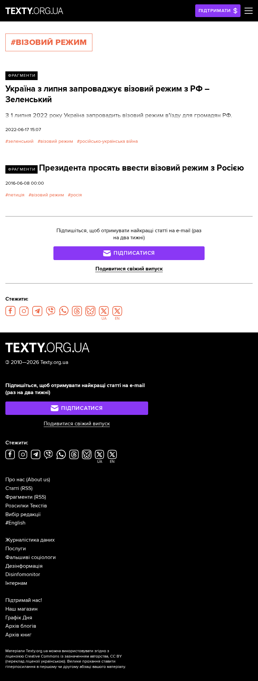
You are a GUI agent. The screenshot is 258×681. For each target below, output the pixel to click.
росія (76, 195)
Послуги (15, 548)
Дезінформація (24, 566)
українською (52, 661)
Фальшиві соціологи (30, 557)
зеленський (21, 141)
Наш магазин (21, 609)
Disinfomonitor (22, 574)
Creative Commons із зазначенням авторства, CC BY (73, 656)
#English (15, 522)
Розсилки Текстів (26, 505)
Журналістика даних (30, 540)
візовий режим (56, 141)
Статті (12, 488)
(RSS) (26, 488)
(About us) (38, 479)
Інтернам (16, 583)
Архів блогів (20, 626)
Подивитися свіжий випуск (129, 268)
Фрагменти (21, 75)
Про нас (15, 479)
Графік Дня (18, 617)
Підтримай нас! (23, 600)
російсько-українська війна (109, 141)
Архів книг (18, 634)
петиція (16, 195)
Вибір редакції (23, 514)
